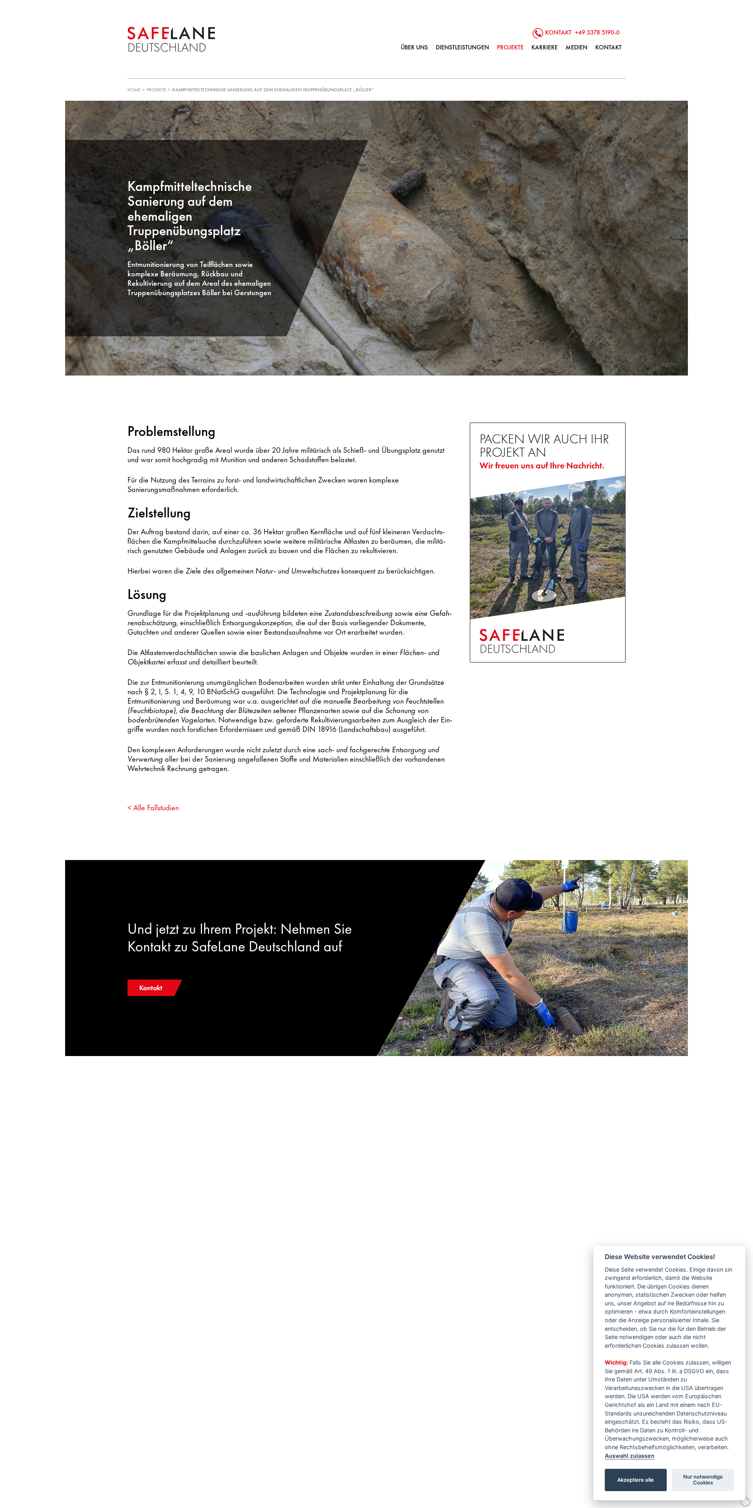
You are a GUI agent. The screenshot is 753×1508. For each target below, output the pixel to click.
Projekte (156, 90)
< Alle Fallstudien (153, 807)
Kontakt (150, 987)
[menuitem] (414, 47)
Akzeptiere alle (635, 1480)
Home (133, 90)
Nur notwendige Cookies (703, 1480)
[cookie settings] (746, 1501)
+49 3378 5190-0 (597, 32)
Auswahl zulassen (630, 1455)
